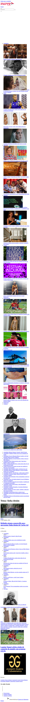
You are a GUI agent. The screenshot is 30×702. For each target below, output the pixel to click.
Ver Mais (5, 589)
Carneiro (3, 680)
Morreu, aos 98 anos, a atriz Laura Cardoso (19, 472)
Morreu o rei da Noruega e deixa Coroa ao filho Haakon (16, 549)
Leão (19, 680)
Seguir (2, 6)
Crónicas (5, 404)
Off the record (6, 298)
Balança (26, 680)
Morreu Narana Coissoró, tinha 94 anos (18, 452)
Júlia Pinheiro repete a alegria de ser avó (18, 469)
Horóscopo (6, 402)
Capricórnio (13, 681)
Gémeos (10, 680)
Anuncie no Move (7, 695)
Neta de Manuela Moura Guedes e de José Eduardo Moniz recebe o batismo (15, 456)
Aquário (18, 681)
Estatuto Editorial (7, 694)
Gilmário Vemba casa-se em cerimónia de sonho (14, 540)
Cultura (5, 245)
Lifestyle (5, 195)
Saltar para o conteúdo (6, 1)
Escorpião (3, 681)
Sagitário (7, 681)
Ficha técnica (6, 693)
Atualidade (6, 43)
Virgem (22, 680)
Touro (6, 680)
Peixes (21, 681)
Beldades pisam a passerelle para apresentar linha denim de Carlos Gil (14, 524)
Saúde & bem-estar (7, 349)
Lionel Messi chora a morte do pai (16, 492)
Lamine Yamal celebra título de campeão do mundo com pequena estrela (13, 649)
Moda (4, 93)
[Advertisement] (15, 27)
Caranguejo (15, 680)
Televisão (5, 145)
